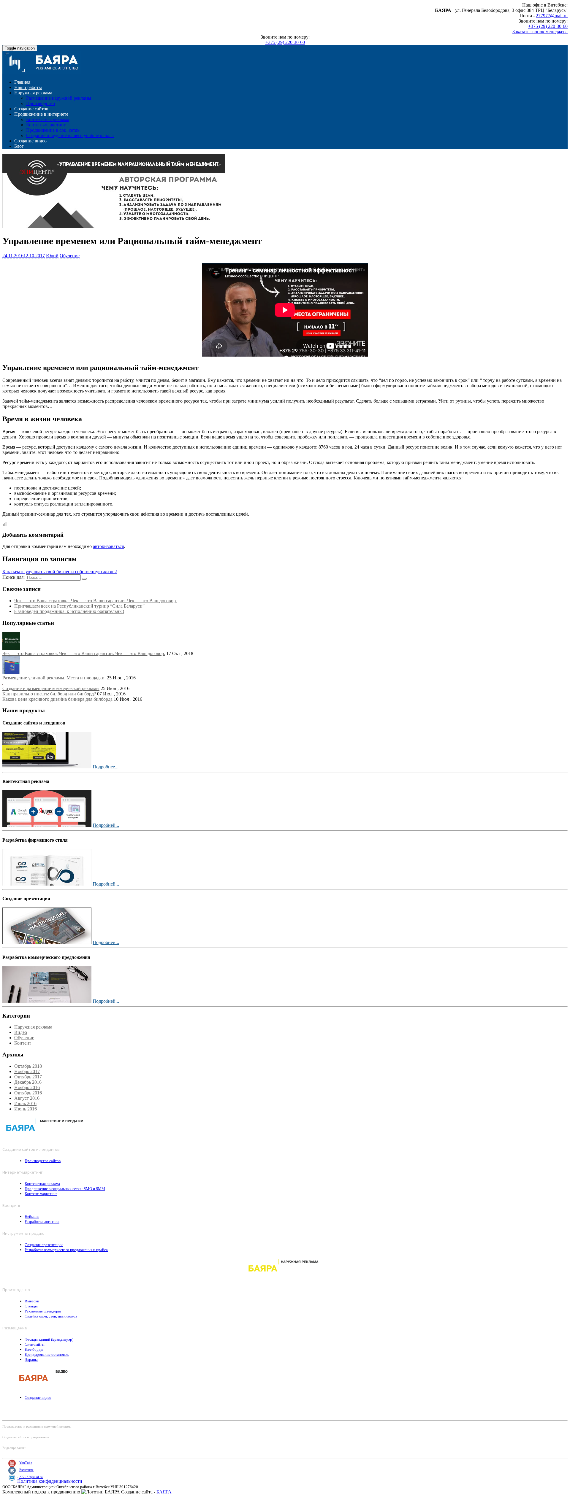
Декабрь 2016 (28, 1082)
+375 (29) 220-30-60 (548, 26)
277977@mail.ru (552, 15)
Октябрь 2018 (28, 1066)
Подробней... (106, 825)
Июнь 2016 (25, 1108)
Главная (22, 82)
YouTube (25, 1462)
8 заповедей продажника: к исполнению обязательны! (69, 611)
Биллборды (34, 1349)
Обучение (70, 255)
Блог (19, 146)
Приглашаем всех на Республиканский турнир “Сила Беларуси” (79, 605)
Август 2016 (26, 1098)
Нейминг (32, 1216)
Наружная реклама (33, 92)
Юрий (52, 255)
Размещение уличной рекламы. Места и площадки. (54, 677)
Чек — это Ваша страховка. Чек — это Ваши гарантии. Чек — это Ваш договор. (95, 600)
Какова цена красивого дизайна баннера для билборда (57, 699)
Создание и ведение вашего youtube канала (70, 135)
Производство (40, 103)
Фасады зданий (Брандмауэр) (49, 1339)
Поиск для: (13, 577)
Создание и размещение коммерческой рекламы (50, 688)
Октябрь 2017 (28, 1076)
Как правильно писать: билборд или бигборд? (49, 693)
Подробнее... (105, 766)
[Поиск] (84, 579)
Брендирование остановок (47, 1354)
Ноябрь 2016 (27, 1087)
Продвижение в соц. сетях (53, 130)
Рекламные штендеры (43, 1311)
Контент (22, 1042)
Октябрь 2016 (28, 1092)
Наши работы (28, 87)
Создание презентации (44, 1244)
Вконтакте (26, 1469)
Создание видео (30, 140)
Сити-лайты (35, 1344)
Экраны (31, 1359)
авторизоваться (108, 546)
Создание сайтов (31, 108)
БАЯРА (164, 1491)
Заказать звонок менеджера (540, 31)
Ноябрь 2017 (27, 1071)
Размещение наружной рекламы (58, 98)
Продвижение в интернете (41, 114)
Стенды (31, 1306)
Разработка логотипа (42, 1221)
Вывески (32, 1301)
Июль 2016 (25, 1103)
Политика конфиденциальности (49, 1481)
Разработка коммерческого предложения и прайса (66, 1250)
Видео (20, 1032)
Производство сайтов (43, 1160)
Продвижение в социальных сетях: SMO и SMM (65, 1188)
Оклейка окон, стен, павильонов (51, 1316)
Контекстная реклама (47, 119)
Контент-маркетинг (46, 124)
